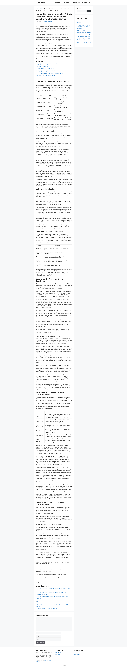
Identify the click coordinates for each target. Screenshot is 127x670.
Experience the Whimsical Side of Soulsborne (48, 70)
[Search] (89, 11)
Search (79, 8)
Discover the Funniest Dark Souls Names (47, 63)
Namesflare (41, 2)
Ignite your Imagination (42, 66)
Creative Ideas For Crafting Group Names (47, 608)
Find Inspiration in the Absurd (44, 71)
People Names (58, 2)
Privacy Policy (77, 656)
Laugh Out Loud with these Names (45, 68)
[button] (89, 2)
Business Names (76, 2)
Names (41, 8)
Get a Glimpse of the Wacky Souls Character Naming (50, 73)
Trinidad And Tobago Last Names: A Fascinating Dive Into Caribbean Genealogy (84, 32)
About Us (76, 652)
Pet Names (66, 2)
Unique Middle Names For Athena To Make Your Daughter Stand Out (83, 27)
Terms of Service (78, 658)
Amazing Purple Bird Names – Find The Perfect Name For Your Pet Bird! (84, 38)
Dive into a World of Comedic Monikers (46, 75)
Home (37, 8)
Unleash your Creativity (43, 64)
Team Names (84, 2)
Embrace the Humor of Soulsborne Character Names (50, 77)
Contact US (77, 654)
